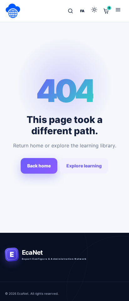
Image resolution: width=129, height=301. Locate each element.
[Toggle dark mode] (94, 11)
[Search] (70, 11)
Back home (39, 165)
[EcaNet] (13, 11)
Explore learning (84, 165)
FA (82, 11)
